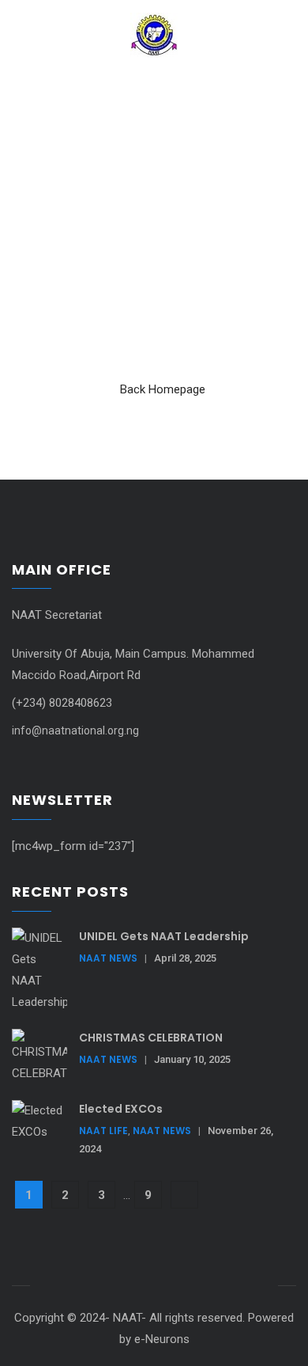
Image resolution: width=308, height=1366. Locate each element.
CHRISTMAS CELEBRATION (151, 1037)
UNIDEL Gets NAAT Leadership (164, 936)
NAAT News (108, 958)
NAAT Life (103, 1130)
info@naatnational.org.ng (75, 730)
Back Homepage (162, 389)
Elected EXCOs (121, 1109)
